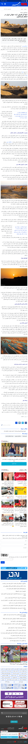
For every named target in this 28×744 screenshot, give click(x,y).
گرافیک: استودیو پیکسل (11, 741)
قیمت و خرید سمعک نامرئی (12, 679)
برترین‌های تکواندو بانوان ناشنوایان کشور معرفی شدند (16, 588)
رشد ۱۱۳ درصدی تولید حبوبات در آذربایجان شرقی (17, 628)
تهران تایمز (21, 682)
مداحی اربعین (23, 673)
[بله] (19, 717)
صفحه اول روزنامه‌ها (22, 644)
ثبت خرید (14, 464)
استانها (25, 9)
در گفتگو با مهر (10, 142)
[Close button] (27, 731)
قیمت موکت (15, 671)
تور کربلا (9, 671)
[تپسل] (2, 441)
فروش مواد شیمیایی (22, 675)
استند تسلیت (4, 671)
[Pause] (3, 456)
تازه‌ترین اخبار (24, 581)
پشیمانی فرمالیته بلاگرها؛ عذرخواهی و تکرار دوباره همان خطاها (14, 618)
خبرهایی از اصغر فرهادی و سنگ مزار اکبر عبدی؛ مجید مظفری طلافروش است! (15, 615)
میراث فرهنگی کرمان (9, 436)
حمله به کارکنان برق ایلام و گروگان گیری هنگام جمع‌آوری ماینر (14, 586)
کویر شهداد (25, 436)
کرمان (22, 9)
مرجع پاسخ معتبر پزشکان (6, 673)
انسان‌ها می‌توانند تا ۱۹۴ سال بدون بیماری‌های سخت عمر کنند (14, 638)
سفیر (2, 669)
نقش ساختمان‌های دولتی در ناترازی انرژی (18, 621)
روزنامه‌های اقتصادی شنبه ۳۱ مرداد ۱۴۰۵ (18, 664)
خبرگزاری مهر (24, 46)
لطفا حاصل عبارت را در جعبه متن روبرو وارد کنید (18, 557)
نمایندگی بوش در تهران (6, 677)
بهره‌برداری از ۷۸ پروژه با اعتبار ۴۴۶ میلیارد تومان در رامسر (15, 598)
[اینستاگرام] (17, 717)
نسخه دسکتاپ (14, 721)
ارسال (3, 562)
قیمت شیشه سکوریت (9, 669)
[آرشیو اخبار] (9, 717)
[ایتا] (7, 717)
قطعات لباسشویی (5, 675)
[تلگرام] (21, 717)
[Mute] (5, 456)
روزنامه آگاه (7, 682)
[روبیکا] (13, 717)
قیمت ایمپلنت (13, 675)
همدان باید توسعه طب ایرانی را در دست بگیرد (17, 603)
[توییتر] (15, 717)
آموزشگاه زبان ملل (23, 679)
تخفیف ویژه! (9, 737)
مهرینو (3, 679)
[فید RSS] (11, 717)
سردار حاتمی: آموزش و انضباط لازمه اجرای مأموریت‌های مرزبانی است (13, 633)
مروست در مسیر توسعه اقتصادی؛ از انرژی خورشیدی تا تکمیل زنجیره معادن (13, 594)
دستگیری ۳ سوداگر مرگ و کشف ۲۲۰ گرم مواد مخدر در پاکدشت (14, 583)
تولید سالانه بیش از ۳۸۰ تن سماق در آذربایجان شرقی (16, 630)
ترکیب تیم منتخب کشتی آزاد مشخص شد (18, 635)
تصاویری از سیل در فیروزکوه (21, 591)
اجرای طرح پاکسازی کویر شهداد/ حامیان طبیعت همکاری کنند (15, 431)
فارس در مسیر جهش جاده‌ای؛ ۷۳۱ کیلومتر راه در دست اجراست (14, 605)
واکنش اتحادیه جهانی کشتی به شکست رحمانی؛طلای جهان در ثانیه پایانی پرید (14, 624)
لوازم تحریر (16, 669)
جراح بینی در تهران (23, 669)
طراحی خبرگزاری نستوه (21, 741)
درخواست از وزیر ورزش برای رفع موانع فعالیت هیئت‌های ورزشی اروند (14, 608)
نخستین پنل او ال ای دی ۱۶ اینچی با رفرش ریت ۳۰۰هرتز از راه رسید (13, 600)
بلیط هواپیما (14, 677)
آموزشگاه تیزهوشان (22, 677)
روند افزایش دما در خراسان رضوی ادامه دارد (18, 640)
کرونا (23, 72)
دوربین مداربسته (16, 673)
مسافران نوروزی (18, 436)
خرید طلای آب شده (22, 671)
